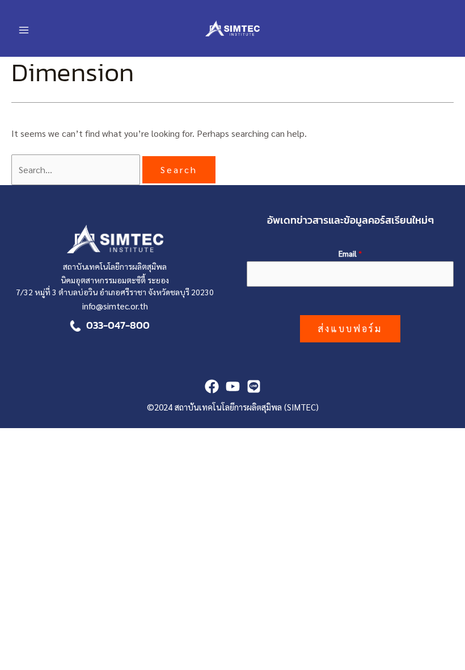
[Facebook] (212, 386)
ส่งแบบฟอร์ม (350, 328)
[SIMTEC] (254, 386)
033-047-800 (118, 325)
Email (350, 253)
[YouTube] (233, 386)
